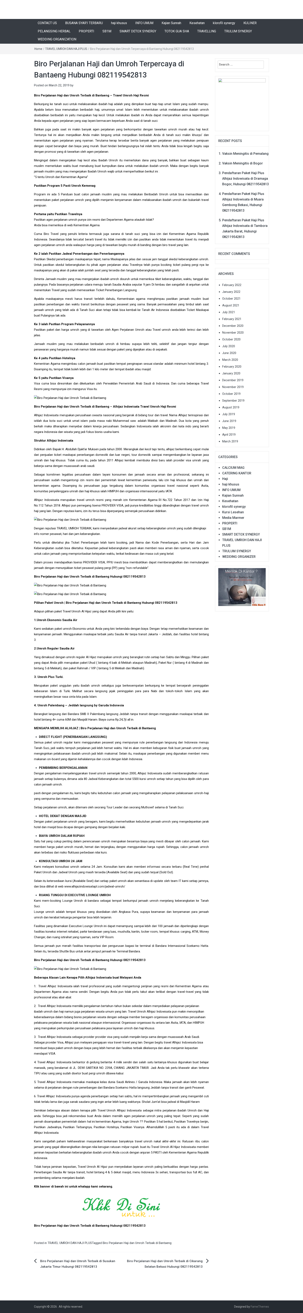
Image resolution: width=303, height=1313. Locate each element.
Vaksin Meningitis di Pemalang (245, 154)
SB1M (106, 31)
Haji (225, 479)
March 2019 (230, 441)
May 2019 (228, 428)
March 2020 (230, 360)
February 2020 (231, 366)
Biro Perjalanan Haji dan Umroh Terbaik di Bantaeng (137, 1243)
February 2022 (231, 285)
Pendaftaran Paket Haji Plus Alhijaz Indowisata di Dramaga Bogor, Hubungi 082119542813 (245, 178)
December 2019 (232, 380)
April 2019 (229, 434)
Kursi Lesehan (233, 512)
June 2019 (229, 421)
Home (38, 48)
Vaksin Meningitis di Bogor (242, 163)
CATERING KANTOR (236, 473)
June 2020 (229, 353)
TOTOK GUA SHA (176, 31)
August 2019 (230, 407)
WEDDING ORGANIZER (239, 557)
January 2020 (231, 373)
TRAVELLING (206, 31)
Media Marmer (233, 518)
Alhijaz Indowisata (46, 500)
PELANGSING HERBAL (54, 31)
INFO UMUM (144, 23)
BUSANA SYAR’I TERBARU (84, 23)
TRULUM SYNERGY (238, 31)
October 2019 (231, 394)
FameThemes (260, 1306)
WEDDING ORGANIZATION (57, 39)
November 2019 (233, 387)
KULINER (250, 23)
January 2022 (231, 292)
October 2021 (231, 298)
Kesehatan (197, 23)
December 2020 (232, 326)
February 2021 (231, 319)
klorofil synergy (224, 23)
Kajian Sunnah (171, 23)
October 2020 (231, 339)
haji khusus (119, 23)
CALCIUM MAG (233, 468)
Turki (66, 691)
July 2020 (228, 346)
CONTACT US (47, 23)
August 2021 (230, 305)
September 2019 (233, 400)
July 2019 (228, 414)
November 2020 (233, 332)
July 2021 (228, 312)
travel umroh (86, 500)
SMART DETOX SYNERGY (138, 31)
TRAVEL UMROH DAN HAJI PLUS (66, 48)
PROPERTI (86, 31)
